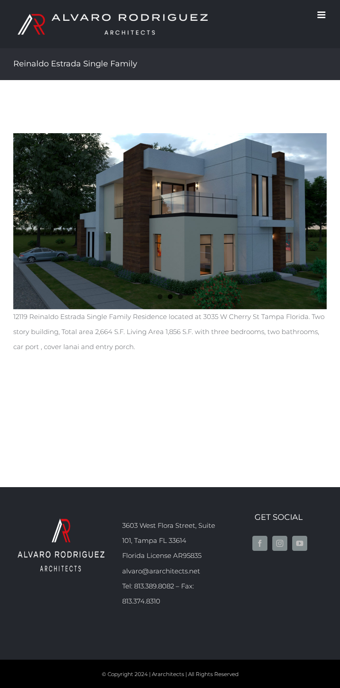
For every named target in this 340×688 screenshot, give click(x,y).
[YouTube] (299, 543)
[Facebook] (259, 543)
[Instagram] (279, 543)
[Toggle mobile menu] (322, 14)
